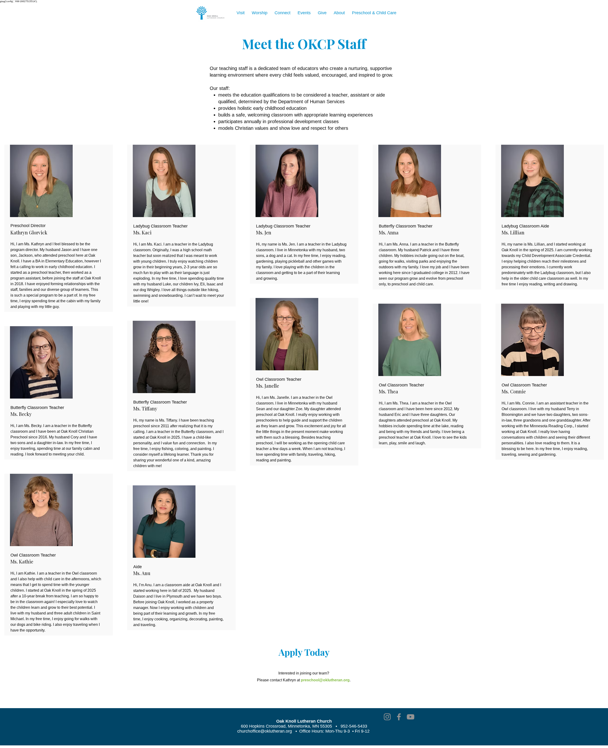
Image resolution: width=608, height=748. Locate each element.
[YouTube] (410, 716)
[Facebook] (399, 716)
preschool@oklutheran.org (325, 680)
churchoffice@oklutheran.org (264, 731)
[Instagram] (387, 716)
